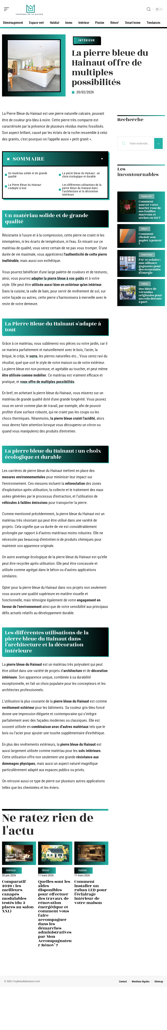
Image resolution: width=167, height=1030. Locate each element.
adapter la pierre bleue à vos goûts (57, 278)
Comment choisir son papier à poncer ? (150, 239)
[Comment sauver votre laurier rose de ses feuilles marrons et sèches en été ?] (128, 207)
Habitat (82, 870)
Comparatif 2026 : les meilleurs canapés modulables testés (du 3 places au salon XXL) (18, 896)
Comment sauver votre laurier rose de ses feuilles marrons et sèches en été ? (150, 209)
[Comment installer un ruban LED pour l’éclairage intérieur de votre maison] (91, 853)
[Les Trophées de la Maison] (29, 9)
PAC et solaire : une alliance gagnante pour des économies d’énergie (150, 266)
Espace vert (147, 196)
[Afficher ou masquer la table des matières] (73, 159)
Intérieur (86, 40)
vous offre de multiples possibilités (47, 381)
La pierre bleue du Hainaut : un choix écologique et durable (81, 175)
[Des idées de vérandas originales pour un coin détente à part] (128, 293)
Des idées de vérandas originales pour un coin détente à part (150, 295)
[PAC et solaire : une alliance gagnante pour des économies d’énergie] (128, 263)
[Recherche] (149, 9)
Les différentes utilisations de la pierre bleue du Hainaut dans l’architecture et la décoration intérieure (81, 189)
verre (33, 356)
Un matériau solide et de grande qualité (27, 175)
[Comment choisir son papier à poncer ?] (128, 236)
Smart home (147, 254)
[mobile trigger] (7, 9)
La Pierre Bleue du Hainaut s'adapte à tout (24, 186)
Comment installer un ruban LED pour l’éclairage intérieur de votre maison (90, 892)
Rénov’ (46, 870)
